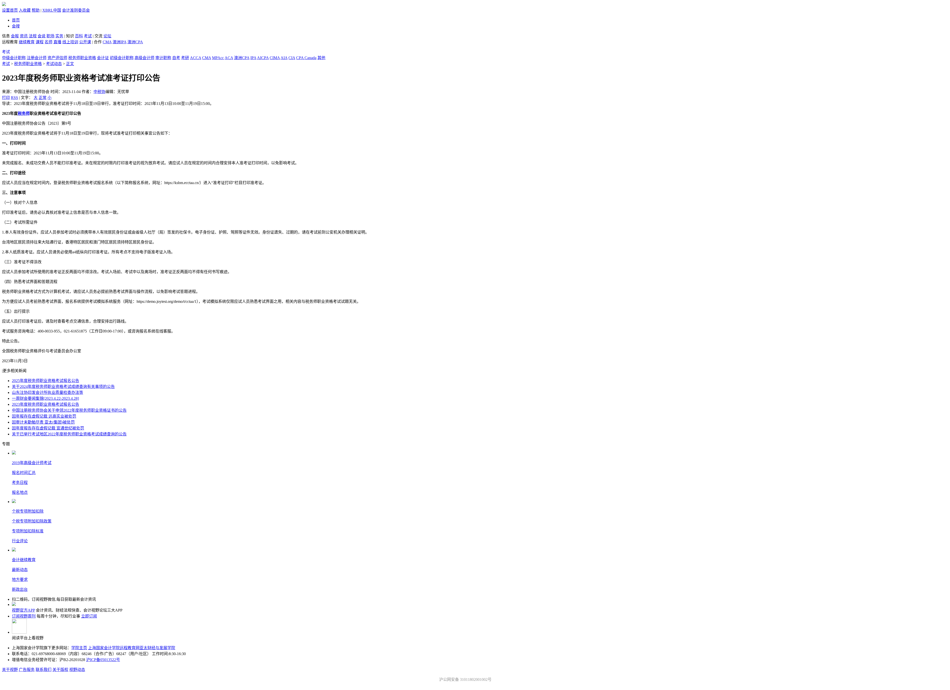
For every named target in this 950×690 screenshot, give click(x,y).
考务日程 (20, 482)
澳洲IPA (119, 42)
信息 (6, 36)
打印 (6, 97)
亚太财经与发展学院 (157, 648)
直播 (57, 42)
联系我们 (43, 669)
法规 (33, 36)
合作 (98, 42)
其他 (321, 58)
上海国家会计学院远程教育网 (114, 648)
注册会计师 (37, 58)
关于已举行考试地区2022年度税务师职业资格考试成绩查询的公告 (69, 434)
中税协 (99, 92)
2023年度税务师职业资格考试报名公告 (45, 404)
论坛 (107, 36)
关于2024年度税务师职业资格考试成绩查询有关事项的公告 (63, 386)
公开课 (85, 42)
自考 (176, 58)
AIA (284, 58)
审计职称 (163, 58)
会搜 (16, 26)
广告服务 (27, 669)
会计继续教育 (24, 560)
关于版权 (60, 669)
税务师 (24, 113)
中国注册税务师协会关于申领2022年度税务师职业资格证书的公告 (69, 410)
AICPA (263, 58)
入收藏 (25, 10)
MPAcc (218, 58)
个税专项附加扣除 (28, 511)
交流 (98, 36)
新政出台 (20, 589)
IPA (253, 58)
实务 (59, 36)
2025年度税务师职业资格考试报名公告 (45, 381)
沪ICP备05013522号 (103, 660)
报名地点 (20, 492)
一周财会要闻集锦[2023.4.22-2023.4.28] (45, 398)
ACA (229, 58)
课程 (40, 42)
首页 (16, 20)
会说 (42, 36)
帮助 (36, 10)
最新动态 (20, 570)
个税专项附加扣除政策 (31, 521)
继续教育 (27, 42)
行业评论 (20, 541)
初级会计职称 (122, 58)
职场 (50, 36)
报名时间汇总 (24, 473)
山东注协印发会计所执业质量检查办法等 (47, 392)
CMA (107, 42)
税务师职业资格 (82, 58)
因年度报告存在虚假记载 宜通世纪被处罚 (48, 428)
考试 (88, 36)
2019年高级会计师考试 (31, 463)
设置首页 (10, 10)
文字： (36, 97)
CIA (291, 58)
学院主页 (79, 648)
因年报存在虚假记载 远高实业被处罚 (44, 416)
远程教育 (10, 42)
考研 (185, 58)
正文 (70, 64)
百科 (79, 36)
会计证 (103, 58)
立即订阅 (89, 616)
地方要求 (20, 579)
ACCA (195, 58)
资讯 (24, 36)
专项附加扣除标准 (28, 531)
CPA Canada (306, 58)
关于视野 (10, 669)
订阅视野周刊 (24, 616)
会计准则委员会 (76, 10)
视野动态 (77, 669)
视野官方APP (23, 610)
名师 (48, 42)
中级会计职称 (14, 58)
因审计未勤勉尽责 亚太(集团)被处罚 (43, 422)
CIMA (275, 58)
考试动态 (54, 64)
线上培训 (70, 42)
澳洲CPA (135, 42)
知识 (70, 36)
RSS (14, 97)
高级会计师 (144, 58)
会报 (15, 36)
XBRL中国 (51, 10)
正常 (43, 97)
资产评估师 (57, 58)
